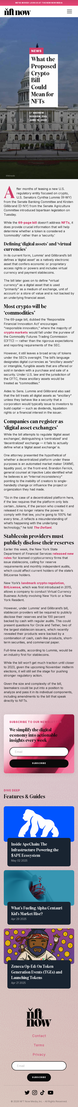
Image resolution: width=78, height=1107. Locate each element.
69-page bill (27, 222)
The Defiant (42, 527)
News (36, 51)
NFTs (65, 222)
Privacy (39, 1054)
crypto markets (16, 332)
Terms (39, 1045)
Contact (39, 1036)
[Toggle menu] (69, 11)
